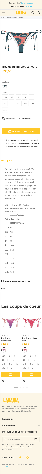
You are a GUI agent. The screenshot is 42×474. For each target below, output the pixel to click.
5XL (32, 104)
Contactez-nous (27, 3)
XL (5, 104)
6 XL (5, 110)
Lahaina (4, 335)
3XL (18, 104)
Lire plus (29, 6)
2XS (5, 97)
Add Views (6, 467)
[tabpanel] (10, 346)
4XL (25, 104)
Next (40, 322)
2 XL (12, 104)
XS (12, 97)
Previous (2, 322)
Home (3, 17)
